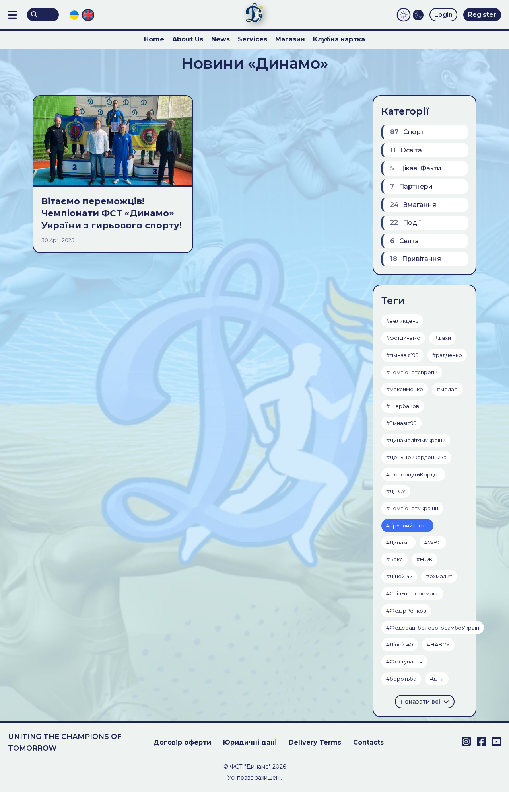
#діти (437, 678)
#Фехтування (404, 661)
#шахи (442, 338)
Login (443, 14)
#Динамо (398, 542)
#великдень (402, 321)
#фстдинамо (403, 338)
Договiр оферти (182, 742)
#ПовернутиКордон (413, 474)
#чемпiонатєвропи (411, 372)
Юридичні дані (250, 742)
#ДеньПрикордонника (416, 457)
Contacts (368, 742)
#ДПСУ (396, 491)
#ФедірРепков (406, 610)
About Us (187, 39)
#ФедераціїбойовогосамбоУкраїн (432, 627)
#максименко (404, 389)
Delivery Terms (315, 742)
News (220, 39)
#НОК (424, 559)
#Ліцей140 (399, 644)
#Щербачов (402, 406)
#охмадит (439, 576)
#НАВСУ (438, 644)
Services (252, 39)
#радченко (447, 355)
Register (482, 14)
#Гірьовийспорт (407, 525)
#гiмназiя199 (402, 355)
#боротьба (401, 678)
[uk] (74, 15)
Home (154, 39)
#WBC (432, 542)
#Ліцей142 (399, 576)
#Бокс (394, 559)
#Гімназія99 (401, 423)
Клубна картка (339, 39)
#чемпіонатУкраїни (412, 508)
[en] (88, 14)
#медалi (447, 389)
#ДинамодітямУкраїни (415, 440)
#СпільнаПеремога (412, 593)
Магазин (290, 39)
